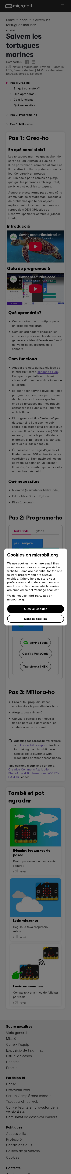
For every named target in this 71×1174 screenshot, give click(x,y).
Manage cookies (35, 619)
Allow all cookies (35, 609)
